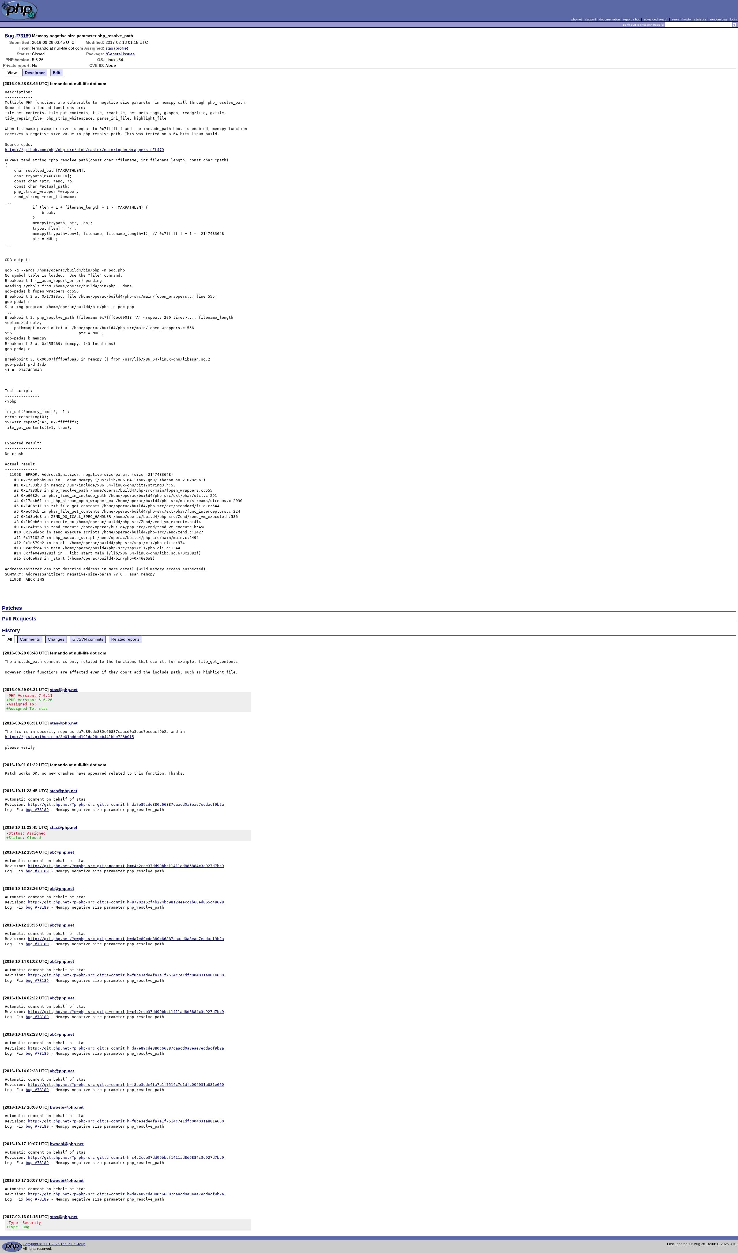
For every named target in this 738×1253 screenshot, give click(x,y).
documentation (609, 19)
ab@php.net (62, 852)
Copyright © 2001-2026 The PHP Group (54, 1244)
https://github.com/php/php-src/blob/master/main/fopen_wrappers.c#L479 (84, 150)
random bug (718, 19)
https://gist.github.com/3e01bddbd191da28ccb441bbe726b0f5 (69, 737)
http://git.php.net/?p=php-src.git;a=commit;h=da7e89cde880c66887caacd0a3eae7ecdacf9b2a (126, 804)
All (9, 639)
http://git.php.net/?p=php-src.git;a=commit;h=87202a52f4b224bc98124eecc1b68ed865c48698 (126, 902)
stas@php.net (64, 689)
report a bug (631, 19)
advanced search (656, 19)
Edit (57, 72)
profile (121, 48)
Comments (30, 639)
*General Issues (120, 54)
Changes (56, 639)
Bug (9, 36)
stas (109, 48)
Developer (35, 72)
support (590, 19)
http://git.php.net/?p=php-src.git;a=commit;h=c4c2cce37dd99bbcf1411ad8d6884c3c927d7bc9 (126, 866)
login (733, 19)
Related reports (125, 639)
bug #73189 (37, 809)
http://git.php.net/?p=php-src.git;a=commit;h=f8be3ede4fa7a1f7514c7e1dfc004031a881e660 (126, 975)
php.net (576, 19)
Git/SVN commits (87, 639)
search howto (681, 19)
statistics (700, 19)
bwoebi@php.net (67, 1107)
